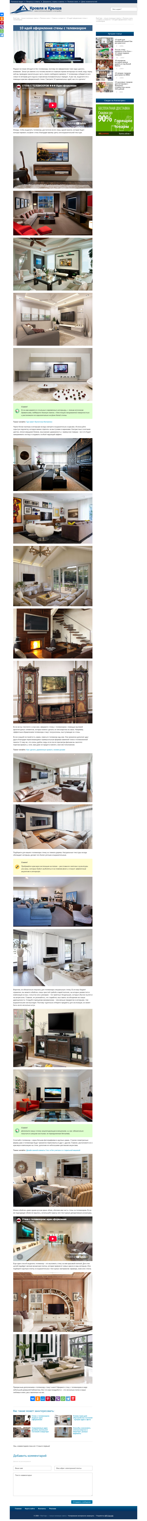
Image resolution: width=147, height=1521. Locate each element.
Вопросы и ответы (33, 2)
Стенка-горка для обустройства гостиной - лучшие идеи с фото (82, 1417)
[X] (53, 1398)
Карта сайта (30, 1509)
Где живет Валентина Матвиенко (39, 422)
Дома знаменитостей (89, 2)
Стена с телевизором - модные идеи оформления (41, 1417)
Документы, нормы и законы (53, 2)
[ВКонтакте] (32, 1398)
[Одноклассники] (37, 1398)
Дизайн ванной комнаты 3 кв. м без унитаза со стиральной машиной (53, 1150)
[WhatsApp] (63, 1398)
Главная (18, 1509)
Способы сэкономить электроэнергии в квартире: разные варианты (82, 1430)
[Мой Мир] (42, 1398)
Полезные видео (17, 2)
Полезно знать (72, 2)
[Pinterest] (47, 1398)
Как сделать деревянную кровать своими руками (45, 750)
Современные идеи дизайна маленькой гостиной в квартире (40, 1430)
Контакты (42, 1509)
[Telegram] (68, 1398)
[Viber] (58, 1398)
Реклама (52, 1509)
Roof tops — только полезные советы (53, 1516)
